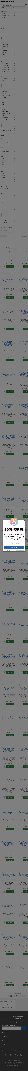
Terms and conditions (20, 550)
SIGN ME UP (14, 547)
